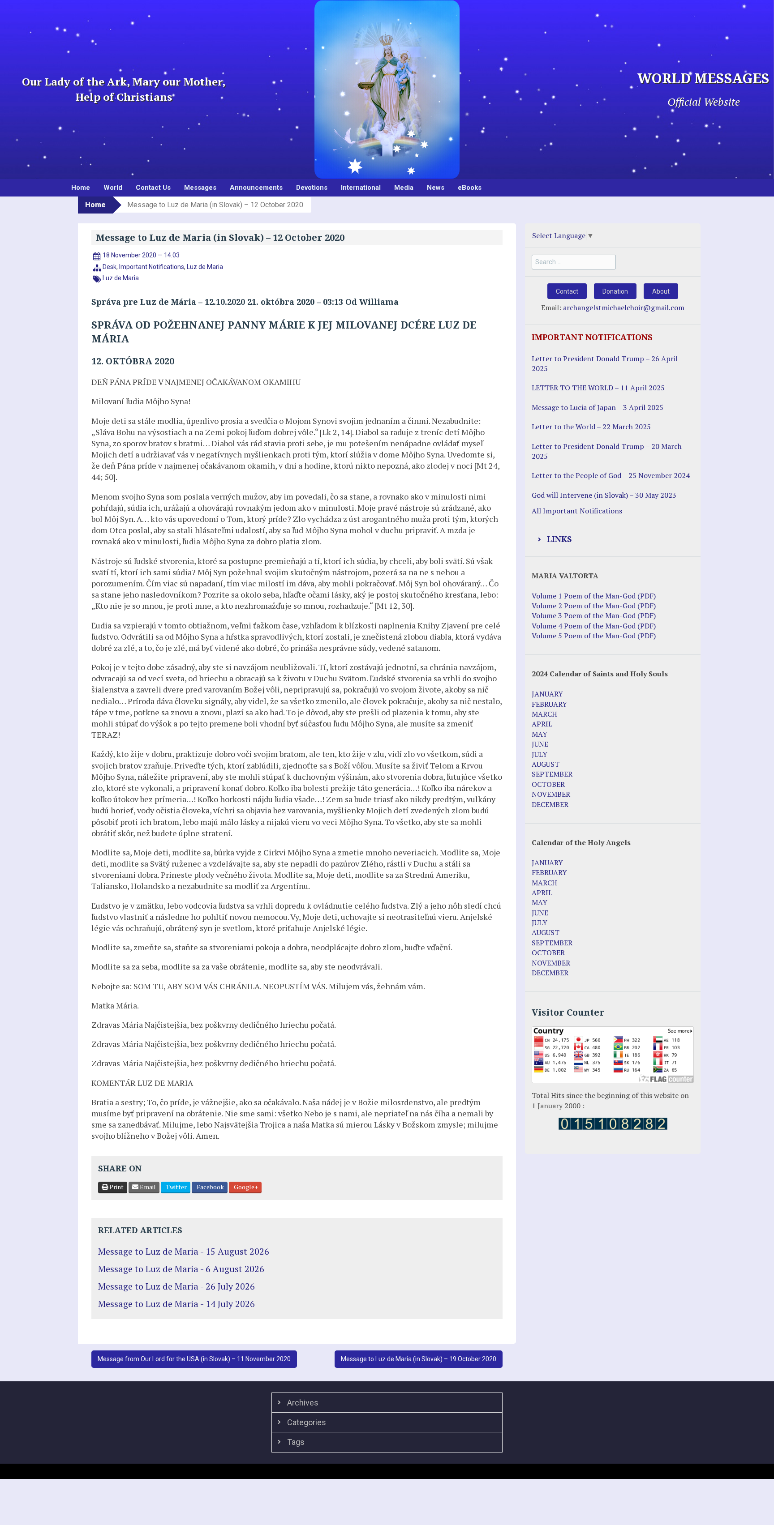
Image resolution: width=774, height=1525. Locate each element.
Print (116, 1187)
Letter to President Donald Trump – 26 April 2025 (605, 363)
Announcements (256, 188)
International (361, 188)
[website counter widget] (613, 1123)
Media (403, 188)
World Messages (703, 78)
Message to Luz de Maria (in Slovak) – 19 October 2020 (418, 1359)
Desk (109, 266)
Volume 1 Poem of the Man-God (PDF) (594, 596)
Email (147, 1187)
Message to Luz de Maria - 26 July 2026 (176, 1286)
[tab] (613, 540)
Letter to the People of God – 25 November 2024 (611, 475)
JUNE (540, 744)
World (112, 188)
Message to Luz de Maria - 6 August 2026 (181, 1269)
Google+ (245, 1187)
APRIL (542, 724)
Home (80, 188)
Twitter (175, 1187)
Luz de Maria (205, 266)
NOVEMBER (551, 794)
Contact (567, 291)
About (661, 291)
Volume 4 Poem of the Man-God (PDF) (594, 626)
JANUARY (547, 694)
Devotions (311, 188)
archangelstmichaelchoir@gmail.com (623, 307)
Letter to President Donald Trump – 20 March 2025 (607, 451)
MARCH (544, 714)
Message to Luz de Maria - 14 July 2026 (176, 1304)
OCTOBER (548, 784)
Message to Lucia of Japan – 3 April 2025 (597, 407)
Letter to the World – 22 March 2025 (591, 426)
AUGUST (545, 764)
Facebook (209, 1187)
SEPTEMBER (552, 774)
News (435, 188)
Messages (200, 188)
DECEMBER (550, 804)
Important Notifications (151, 266)
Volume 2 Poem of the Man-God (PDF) (594, 606)
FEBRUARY (549, 704)
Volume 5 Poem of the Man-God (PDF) (594, 636)
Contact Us (153, 188)
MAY (539, 734)
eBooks (470, 188)
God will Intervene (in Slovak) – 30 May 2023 (604, 495)
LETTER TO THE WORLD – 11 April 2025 (598, 388)
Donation (615, 291)
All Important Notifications (577, 511)
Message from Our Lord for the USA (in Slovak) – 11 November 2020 (194, 1359)
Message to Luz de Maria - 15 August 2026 (183, 1251)
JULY (539, 754)
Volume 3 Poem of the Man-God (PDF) (594, 615)
